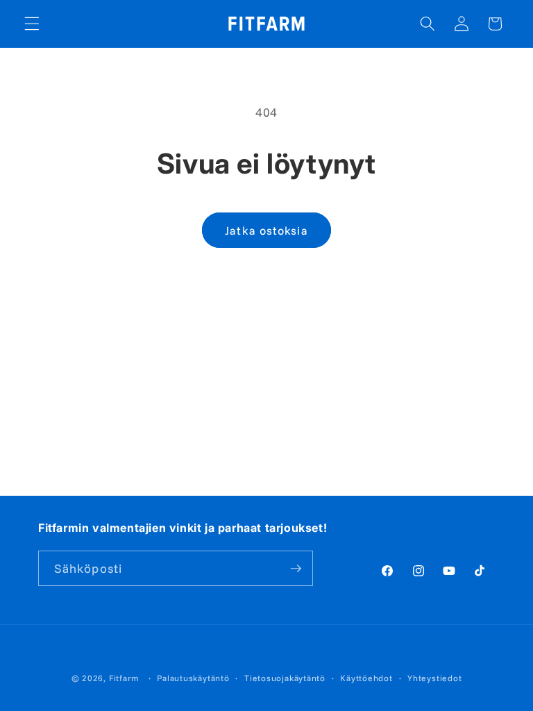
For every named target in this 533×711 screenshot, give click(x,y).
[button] (32, 23)
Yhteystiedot (434, 678)
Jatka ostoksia (266, 230)
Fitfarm (124, 678)
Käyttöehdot (366, 678)
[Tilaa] (295, 569)
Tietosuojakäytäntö (284, 678)
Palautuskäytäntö (193, 678)
